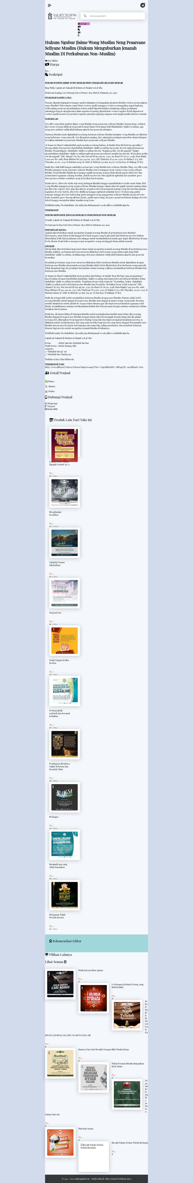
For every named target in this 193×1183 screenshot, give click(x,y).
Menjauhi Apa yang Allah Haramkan (58, 866)
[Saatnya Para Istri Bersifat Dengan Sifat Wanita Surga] (60, 1075)
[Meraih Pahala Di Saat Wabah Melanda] (94, 1147)
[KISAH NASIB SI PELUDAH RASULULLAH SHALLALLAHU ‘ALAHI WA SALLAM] (127, 1027)
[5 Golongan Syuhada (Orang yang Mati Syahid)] (94, 1010)
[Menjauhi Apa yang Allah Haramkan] (64, 857)
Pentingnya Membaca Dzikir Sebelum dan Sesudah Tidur (59, 766)
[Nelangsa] (64, 809)
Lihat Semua (54, 961)
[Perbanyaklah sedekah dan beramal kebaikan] (64, 703)
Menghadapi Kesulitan (55, 513)
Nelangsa (53, 816)
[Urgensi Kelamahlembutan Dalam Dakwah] (127, 1106)
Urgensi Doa (55, 612)
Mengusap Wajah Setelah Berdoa (57, 916)
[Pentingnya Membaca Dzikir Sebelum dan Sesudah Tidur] (64, 756)
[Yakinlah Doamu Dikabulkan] (64, 555)
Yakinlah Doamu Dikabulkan (57, 564)
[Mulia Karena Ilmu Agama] (60, 996)
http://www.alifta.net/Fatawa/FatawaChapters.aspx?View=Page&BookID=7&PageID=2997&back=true (94, 367)
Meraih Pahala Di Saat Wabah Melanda (130, 1142)
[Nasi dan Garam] (60, 1154)
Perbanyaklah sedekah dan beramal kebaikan (59, 713)
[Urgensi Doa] (64, 605)
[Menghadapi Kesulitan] (64, 504)
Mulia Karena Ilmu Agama (90, 970)
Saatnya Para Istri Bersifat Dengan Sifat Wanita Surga (103, 1049)
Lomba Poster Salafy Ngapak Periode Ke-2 (59, 463)
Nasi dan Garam (85, 1128)
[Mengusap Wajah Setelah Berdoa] (64, 907)
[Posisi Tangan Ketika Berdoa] (64, 653)
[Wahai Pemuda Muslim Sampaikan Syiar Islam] (94, 1089)
